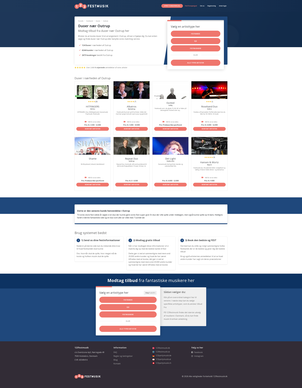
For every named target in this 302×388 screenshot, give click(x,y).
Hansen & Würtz (209, 162)
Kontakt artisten (92, 129)
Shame (92, 158)
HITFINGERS (92, 106)
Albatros (131, 106)
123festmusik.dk (162, 348)
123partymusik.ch (163, 363)
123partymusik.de (163, 355)
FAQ (115, 352)
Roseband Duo (209, 106)
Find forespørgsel (191, 6)
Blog (115, 360)
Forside (80, 21)
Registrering (212, 6)
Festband (89, 21)
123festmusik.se (162, 351)
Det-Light (170, 158)
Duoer (98, 21)
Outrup (105, 21)
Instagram (198, 356)
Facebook (198, 352)
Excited (170, 102)
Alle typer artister (195, 63)
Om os (202, 6)
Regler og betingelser (123, 356)
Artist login (222, 6)
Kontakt (117, 363)
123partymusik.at (163, 359)
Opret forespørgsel (172, 6)
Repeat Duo (131, 158)
